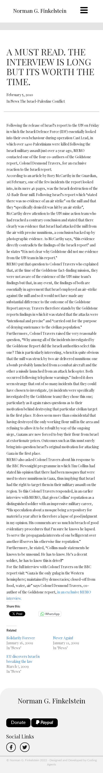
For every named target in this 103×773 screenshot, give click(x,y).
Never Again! (63, 638)
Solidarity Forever (20, 638)
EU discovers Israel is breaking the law (23, 659)
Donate (18, 722)
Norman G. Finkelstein (39, 10)
